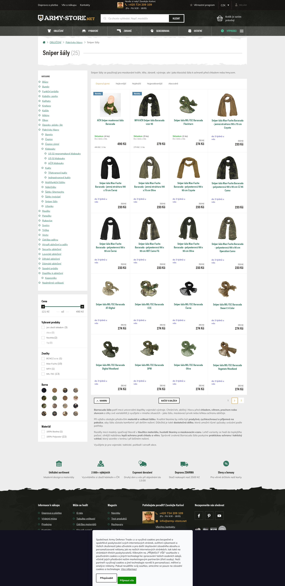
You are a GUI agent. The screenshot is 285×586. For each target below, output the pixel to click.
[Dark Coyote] (65, 398)
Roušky (46, 210)
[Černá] (44, 390)
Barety (49, 134)
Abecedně (173, 83)
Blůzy (45, 81)
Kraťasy (46, 105)
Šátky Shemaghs (54, 191)
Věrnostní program (204, 4)
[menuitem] (55, 31)
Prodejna (47, 524)
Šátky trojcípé (53, 196)
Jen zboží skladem (56, 327)
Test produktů (119, 518)
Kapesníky (51, 277)
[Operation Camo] (65, 405)
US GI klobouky (56, 158)
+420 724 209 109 (171, 513)
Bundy (45, 86)
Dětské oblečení (51, 258)
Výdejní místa (49, 518)
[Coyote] (54, 390)
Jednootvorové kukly (59, 177)
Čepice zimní (52, 143)
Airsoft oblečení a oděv (55, 244)
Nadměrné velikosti (53, 282)
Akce (50, 332)
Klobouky (50, 148)
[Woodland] (65, 390)
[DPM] (44, 413)
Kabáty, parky (50, 96)
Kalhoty (46, 100)
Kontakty (85, 4)
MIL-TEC (52, 373)
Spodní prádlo (50, 268)
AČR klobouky (56, 163)
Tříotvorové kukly (57, 172)
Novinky (115, 512)
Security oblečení (51, 249)
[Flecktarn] (44, 405)
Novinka (51, 337)
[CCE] (75, 405)
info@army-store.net (173, 521)
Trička (45, 230)
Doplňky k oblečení (52, 273)
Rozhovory (117, 524)
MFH (50, 368)
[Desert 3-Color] (75, 398)
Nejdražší (136, 83)
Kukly (48, 167)
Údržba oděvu (50, 239)
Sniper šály (51, 201)
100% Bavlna (54, 431)
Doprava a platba (48, 4)
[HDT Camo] (54, 405)
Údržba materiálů (86, 524)
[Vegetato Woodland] (65, 413)
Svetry (46, 225)
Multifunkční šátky (55, 182)
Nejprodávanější (154, 83)
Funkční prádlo (50, 91)
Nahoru (103, 400)
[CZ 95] (44, 398)
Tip (49, 342)
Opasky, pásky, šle (52, 124)
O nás (79, 512)
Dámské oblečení (51, 263)
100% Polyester (56, 436)
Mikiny (45, 115)
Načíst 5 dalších (169, 400)
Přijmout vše (127, 580)
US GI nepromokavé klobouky (64, 153)
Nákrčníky (50, 187)
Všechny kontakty (165, 526)
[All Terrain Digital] (75, 390)
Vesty (45, 234)
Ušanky (49, 206)
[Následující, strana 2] (235, 401)
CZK (223, 5)
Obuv (45, 120)
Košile (45, 110)
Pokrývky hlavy (50, 129)
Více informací (129, 569)
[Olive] (54, 398)
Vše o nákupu (69, 4)
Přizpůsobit (106, 577)
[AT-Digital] (75, 413)
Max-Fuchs (53, 363)
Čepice (49, 139)
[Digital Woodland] (54, 413)
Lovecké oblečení (51, 253)
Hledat (176, 18)
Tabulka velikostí (85, 518)
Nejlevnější (121, 83)
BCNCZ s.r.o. (53, 358)
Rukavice (47, 220)
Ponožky (46, 215)
